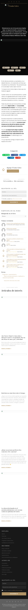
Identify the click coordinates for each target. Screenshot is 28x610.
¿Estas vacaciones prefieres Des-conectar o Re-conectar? (11, 450)
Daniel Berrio (11, 229)
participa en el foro (11, 211)
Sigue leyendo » (6, 348)
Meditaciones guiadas (12, 228)
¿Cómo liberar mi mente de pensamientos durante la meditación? (16, 260)
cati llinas (10, 235)
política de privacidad (17, 198)
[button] (6, 68)
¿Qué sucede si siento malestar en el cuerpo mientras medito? (15, 265)
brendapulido (11, 241)
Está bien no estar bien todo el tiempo (13, 393)
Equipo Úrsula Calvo (12, 251)
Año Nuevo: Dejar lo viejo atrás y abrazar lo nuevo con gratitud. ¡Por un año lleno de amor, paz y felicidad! (13, 337)
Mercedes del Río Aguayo (13, 224)
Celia (9, 245)
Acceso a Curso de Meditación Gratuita (16, 223)
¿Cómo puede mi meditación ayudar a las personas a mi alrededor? (16, 255)
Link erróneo (9, 233)
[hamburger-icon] (2, 6)
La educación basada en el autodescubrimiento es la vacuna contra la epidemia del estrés (11, 509)
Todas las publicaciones (13, 171)
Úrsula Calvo (14, 6)
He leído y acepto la (12, 198)
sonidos (8, 244)
